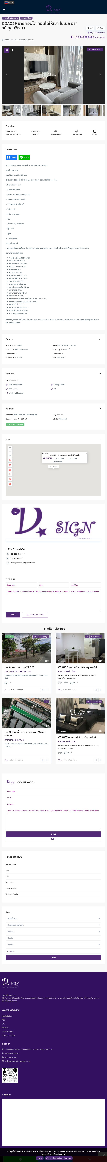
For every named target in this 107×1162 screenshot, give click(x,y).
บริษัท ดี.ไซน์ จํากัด (15, 549)
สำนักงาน (9, 882)
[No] (103, 1155)
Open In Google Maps (15, 424)
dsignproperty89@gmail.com (23, 562)
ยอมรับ (39, 1158)
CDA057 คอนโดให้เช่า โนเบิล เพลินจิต (77, 737)
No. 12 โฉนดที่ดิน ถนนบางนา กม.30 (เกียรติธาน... (25, 733)
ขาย (5, 18)
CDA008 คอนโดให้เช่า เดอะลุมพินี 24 (77, 667)
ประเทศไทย (22, 419)
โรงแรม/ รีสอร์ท (12, 894)
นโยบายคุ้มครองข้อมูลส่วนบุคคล (58, 1158)
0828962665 (16, 558)
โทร (35, 614)
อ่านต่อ (14, 1000)
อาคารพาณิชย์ (11, 888)
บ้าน (7, 876)
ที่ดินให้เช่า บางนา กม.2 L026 (19, 667)
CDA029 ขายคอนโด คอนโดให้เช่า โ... (65, 454)
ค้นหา (54, 957)
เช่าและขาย (14, 18)
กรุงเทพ (31, 39)
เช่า (8, 18)
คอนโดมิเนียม (26, 18)
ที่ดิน (7, 870)
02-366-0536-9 (18, 554)
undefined (45, 453)
